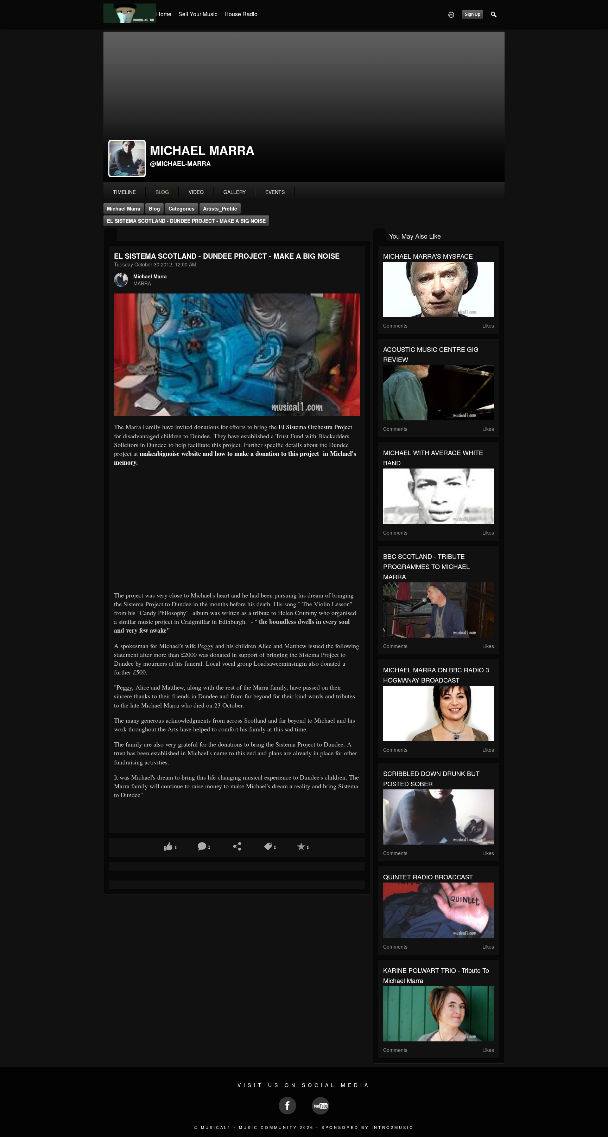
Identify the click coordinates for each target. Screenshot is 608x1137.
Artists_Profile (220, 208)
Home (163, 14)
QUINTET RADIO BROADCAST (428, 876)
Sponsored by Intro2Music (368, 1127)
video (196, 191)
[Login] (451, 14)
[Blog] (110, 235)
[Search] (494, 14)
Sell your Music (197, 14)
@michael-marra (180, 163)
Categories (182, 208)
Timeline (124, 191)
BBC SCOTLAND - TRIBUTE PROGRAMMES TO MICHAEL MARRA (426, 566)
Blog (154, 208)
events (275, 191)
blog (162, 191)
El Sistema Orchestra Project (315, 426)
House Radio (241, 14)
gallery (234, 191)
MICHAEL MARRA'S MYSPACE (428, 255)
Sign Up (472, 14)
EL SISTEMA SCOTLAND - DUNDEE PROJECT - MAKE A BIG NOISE (186, 220)
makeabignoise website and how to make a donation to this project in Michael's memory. (236, 458)
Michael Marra (123, 208)
